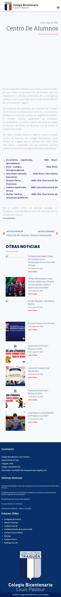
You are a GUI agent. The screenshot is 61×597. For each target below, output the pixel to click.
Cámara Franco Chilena (13, 533)
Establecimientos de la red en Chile (18, 529)
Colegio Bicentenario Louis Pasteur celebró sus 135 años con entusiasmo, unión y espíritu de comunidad (28, 493)
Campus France (10, 539)
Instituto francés (11, 526)
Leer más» (33, 271)
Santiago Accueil (11, 543)
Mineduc (7, 536)
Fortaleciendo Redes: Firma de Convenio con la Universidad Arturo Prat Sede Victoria (30, 487)
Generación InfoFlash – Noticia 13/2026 (16, 508)
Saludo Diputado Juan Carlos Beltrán (15, 499)
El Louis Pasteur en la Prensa (41, 323)
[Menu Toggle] (58, 7)
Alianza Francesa (11, 523)
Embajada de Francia (12, 519)
